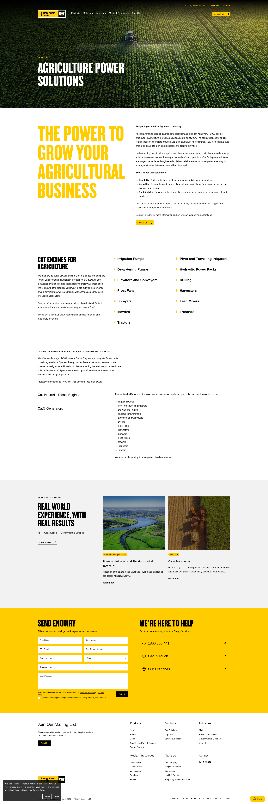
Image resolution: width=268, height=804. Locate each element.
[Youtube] (209, 762)
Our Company (171, 762)
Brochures (134, 775)
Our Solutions (171, 730)
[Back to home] (52, 14)
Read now (108, 583)
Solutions (88, 13)
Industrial (174, 554)
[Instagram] (206, 762)
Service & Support (173, 739)
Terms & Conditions (87, 692)
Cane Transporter (179, 561)
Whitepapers (135, 771)
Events (133, 779)
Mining (202, 730)
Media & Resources (119, 13)
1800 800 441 (199, 5)
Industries (101, 13)
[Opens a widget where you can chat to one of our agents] (257, 799)
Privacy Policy (39, 790)
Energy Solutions (137, 747)
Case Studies (136, 766)
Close (56, 796)
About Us (136, 13)
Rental (133, 734)
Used (132, 739)
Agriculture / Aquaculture (115, 554)
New (132, 730)
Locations (214, 5)
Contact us (141, 215)
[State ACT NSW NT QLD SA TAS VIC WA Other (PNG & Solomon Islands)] (106, 658)
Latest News (135, 762)
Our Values (170, 771)
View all (202, 743)
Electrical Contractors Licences (183, 798)
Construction (50, 533)
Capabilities (170, 734)
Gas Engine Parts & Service (143, 743)
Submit (122, 694)
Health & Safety (172, 775)
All (39, 533)
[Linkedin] (200, 762)
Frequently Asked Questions (177, 779)
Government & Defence (72, 533)
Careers (226, 5)
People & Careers (173, 766)
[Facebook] (203, 762)
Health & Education (207, 734)
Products (75, 13)
